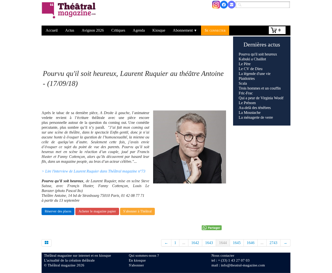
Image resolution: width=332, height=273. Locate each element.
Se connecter (215, 30)
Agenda (139, 30)
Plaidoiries (247, 78)
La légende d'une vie (255, 74)
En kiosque (137, 260)
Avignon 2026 (93, 30)
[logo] (69, 13)
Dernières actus (262, 44)
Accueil (52, 30)
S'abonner (136, 265)
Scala (243, 83)
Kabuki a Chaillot (252, 59)
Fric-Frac (246, 93)
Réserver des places (58, 211)
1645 (237, 243)
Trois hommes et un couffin (260, 88)
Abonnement (185, 30)
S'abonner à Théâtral (137, 211)
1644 (223, 243)
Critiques (118, 30)
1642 (195, 243)
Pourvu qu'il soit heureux (258, 54)
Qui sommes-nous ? (144, 255)
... (183, 243)
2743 (273, 243)
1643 (209, 243)
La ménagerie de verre (256, 117)
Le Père (245, 64)
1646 (250, 243)
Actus (69, 30)
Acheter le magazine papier (97, 211)
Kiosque (158, 30)
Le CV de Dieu (250, 69)
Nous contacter (222, 255)
